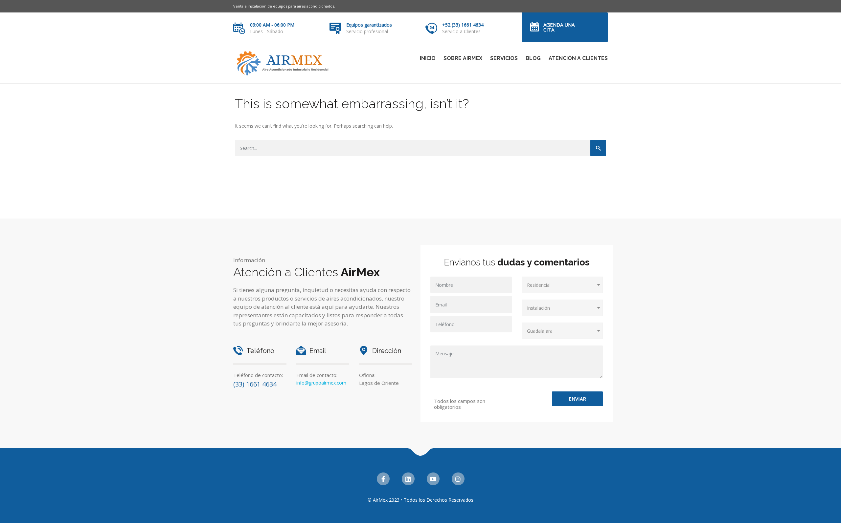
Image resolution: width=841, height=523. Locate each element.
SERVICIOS (504, 58)
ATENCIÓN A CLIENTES (578, 58)
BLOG (533, 58)
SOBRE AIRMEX (462, 58)
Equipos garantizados (369, 25)
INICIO (428, 58)
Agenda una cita (559, 27)
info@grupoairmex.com (321, 383)
